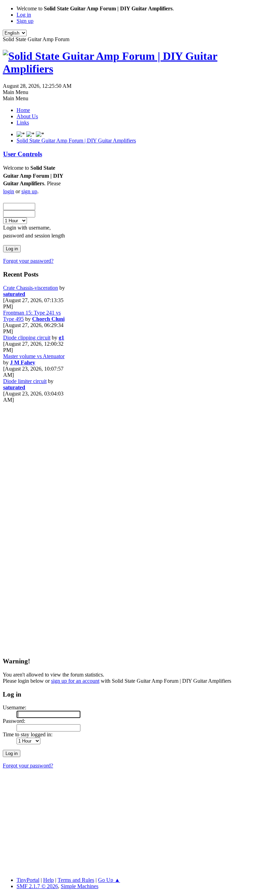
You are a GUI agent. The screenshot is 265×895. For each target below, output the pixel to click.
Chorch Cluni (48, 319)
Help (48, 880)
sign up (29, 191)
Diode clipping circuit (26, 338)
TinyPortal (28, 880)
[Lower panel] (40, 134)
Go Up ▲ (109, 880)
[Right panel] (21, 134)
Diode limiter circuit (25, 381)
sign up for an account (75, 681)
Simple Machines (79, 886)
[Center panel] (31, 134)
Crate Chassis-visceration (30, 288)
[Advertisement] (30, 506)
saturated (14, 294)
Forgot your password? (28, 261)
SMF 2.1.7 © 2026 (37, 886)
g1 (61, 338)
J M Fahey (22, 362)
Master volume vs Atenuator (34, 356)
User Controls (22, 154)
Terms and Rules (76, 880)
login (8, 191)
